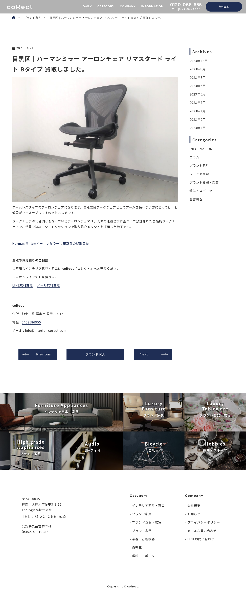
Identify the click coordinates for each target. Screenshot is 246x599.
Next (144, 354)
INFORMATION (152, 6)
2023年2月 (197, 119)
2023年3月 (197, 111)
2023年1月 (197, 127)
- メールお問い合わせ (201, 530)
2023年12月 (198, 60)
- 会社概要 (192, 505)
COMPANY (127, 6)
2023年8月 (197, 69)
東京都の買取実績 (76, 243)
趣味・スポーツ (200, 190)
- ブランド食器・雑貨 (145, 522)
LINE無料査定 (22, 285)
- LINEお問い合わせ (199, 539)
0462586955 (31, 322)
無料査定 (224, 6)
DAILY (87, 6)
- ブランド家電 (141, 530)
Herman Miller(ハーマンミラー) (36, 243)
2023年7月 (197, 77)
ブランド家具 (32, 17)
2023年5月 (197, 94)
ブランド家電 (199, 174)
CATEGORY (105, 6)
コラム (194, 157)
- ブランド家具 (141, 514)
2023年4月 (197, 102)
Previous (43, 354)
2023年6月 (197, 85)
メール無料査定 (48, 285)
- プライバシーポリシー (202, 522)
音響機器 (196, 199)
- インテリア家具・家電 (147, 505)
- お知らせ (192, 514)
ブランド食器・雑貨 (204, 182)
